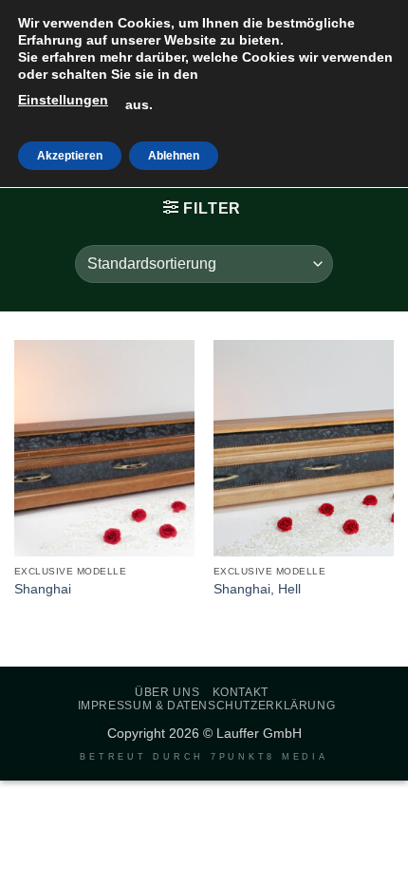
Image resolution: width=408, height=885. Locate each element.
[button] (202, 207)
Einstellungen (63, 99)
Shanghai (42, 589)
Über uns (167, 692)
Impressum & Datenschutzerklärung (207, 705)
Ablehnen (173, 155)
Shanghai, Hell (257, 589)
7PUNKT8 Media (269, 757)
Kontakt (241, 692)
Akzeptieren (69, 155)
